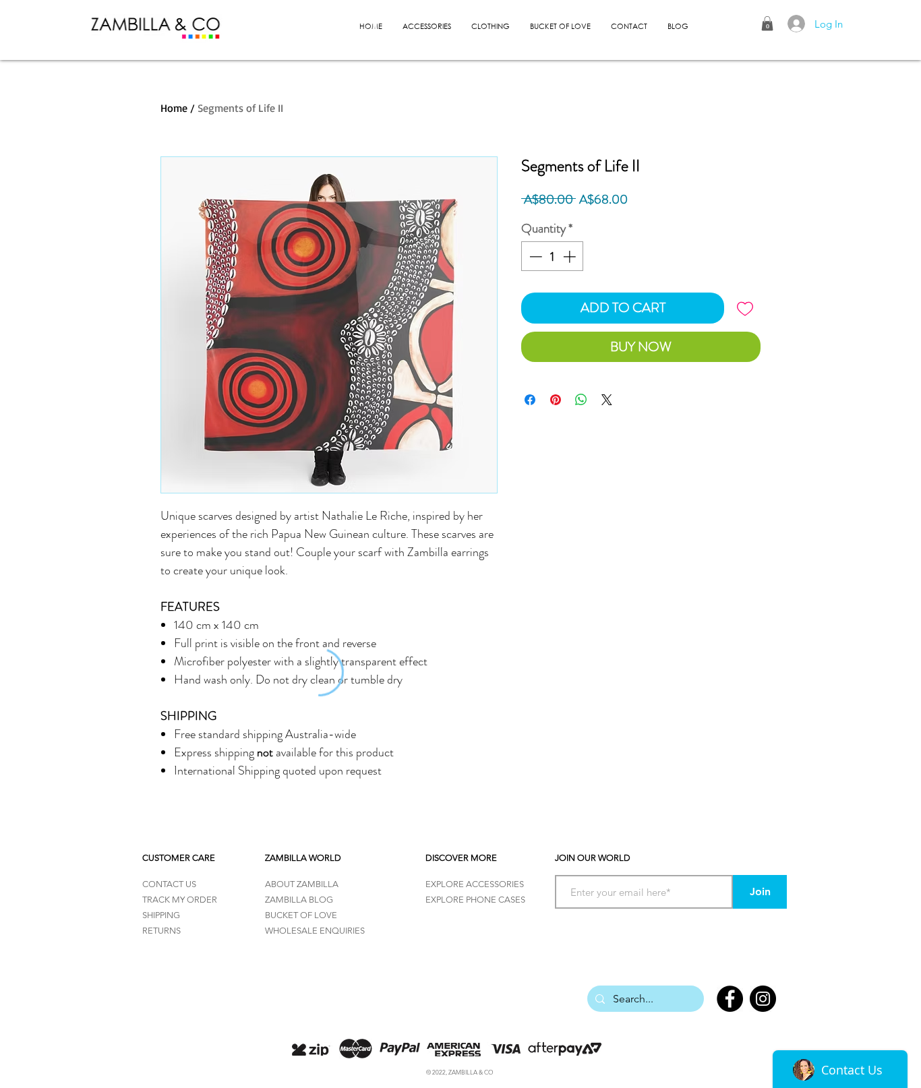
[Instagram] (763, 999)
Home (173, 108)
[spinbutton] (552, 256)
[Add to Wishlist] (745, 308)
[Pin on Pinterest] (555, 400)
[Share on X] (607, 400)
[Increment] (571, 256)
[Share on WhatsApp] (581, 400)
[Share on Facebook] (530, 400)
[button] (767, 23)
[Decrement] (534, 256)
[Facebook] (730, 999)
